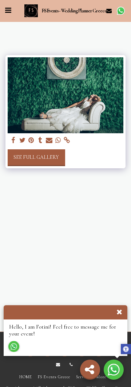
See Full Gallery (36, 157)
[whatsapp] (58, 140)
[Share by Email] (49, 140)
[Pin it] (31, 140)
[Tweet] (22, 140)
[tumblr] (40, 140)
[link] (67, 140)
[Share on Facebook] (13, 140)
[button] (8, 11)
